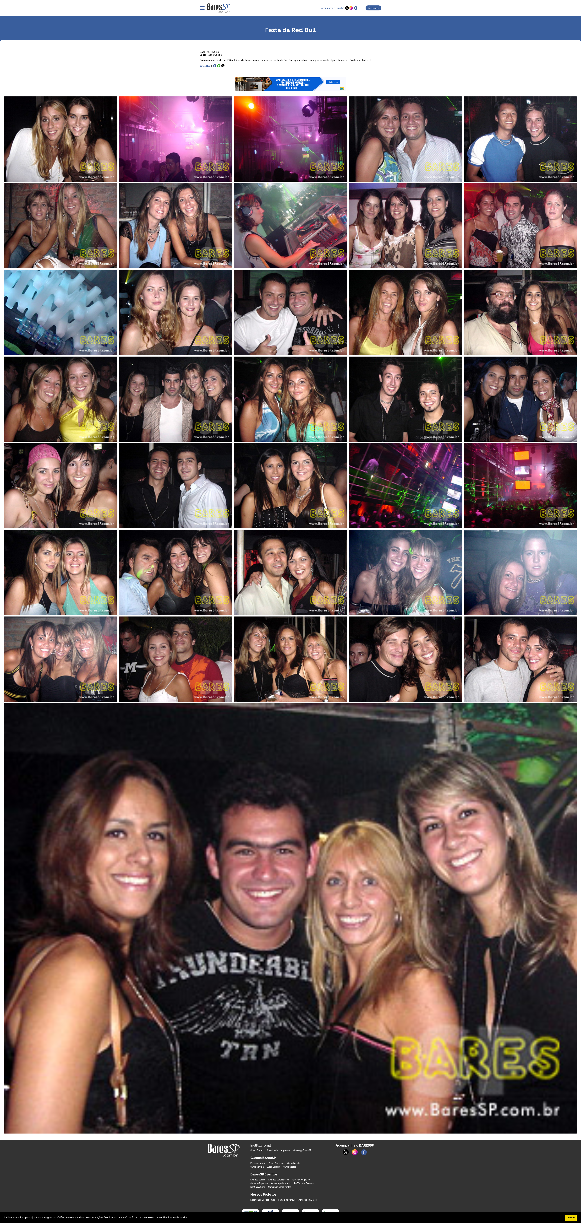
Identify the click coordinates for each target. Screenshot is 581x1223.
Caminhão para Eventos (279, 1187)
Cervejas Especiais (259, 1183)
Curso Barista (293, 1163)
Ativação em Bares (308, 1200)
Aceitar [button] (571, 1217)
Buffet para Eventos (304, 1183)
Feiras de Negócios (301, 1179)
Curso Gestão (289, 1167)
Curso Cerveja (257, 1167)
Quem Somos (257, 1150)
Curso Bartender (276, 1163)
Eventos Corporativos (278, 1179)
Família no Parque (286, 1200)
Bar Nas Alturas (257, 1187)
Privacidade (272, 1150)
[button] (188, 1217)
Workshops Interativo (281, 1183)
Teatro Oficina (214, 54)
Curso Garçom (273, 1167)
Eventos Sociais (257, 1179)
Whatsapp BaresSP (302, 1150)
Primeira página (258, 1163)
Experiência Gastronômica (262, 1200)
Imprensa (285, 1150)
